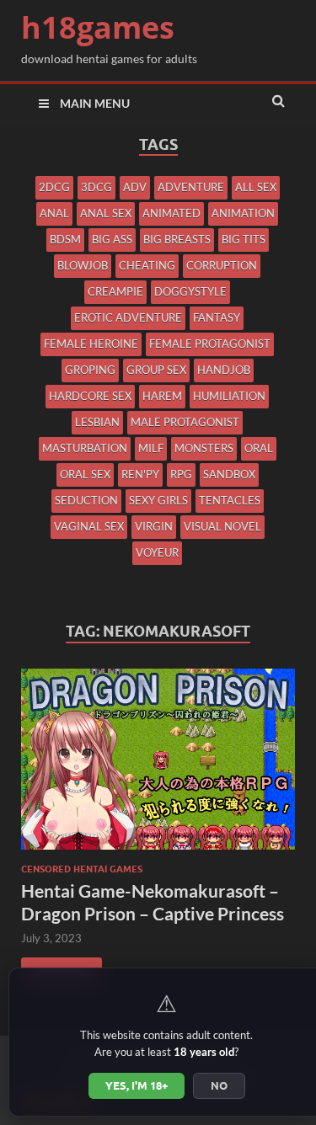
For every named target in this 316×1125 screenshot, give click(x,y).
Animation (243, 213)
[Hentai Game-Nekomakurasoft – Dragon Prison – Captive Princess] (158, 766)
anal (54, 213)
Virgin (154, 526)
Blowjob (82, 265)
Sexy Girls (158, 500)
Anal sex (105, 213)
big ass (112, 239)
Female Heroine (91, 343)
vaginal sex (89, 526)
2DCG (54, 187)
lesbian (97, 422)
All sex (255, 187)
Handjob (223, 369)
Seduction (86, 500)
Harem (162, 396)
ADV (135, 187)
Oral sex (85, 474)
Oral (258, 448)
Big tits (243, 239)
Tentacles (229, 500)
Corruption (221, 265)
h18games (97, 27)
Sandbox (229, 474)
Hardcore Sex (90, 396)
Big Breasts (177, 239)
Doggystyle (190, 291)
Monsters (203, 448)
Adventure (191, 187)
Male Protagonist (185, 422)
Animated (171, 213)
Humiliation (229, 396)
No (219, 1085)
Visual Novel (222, 526)
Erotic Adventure (128, 317)
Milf (150, 448)
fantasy (216, 317)
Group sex (156, 369)
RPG (181, 474)
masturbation (84, 448)
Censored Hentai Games (81, 869)
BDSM (65, 239)
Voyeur (157, 552)
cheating (147, 265)
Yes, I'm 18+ (136, 1085)
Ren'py (140, 474)
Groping (90, 369)
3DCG (96, 187)
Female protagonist (209, 343)
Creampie (115, 291)
